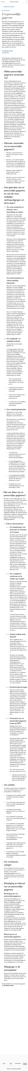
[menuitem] (3, 1061)
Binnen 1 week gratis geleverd (14, 1068)
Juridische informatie (9, 6)
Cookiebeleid (5, 52)
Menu (3, 1)
